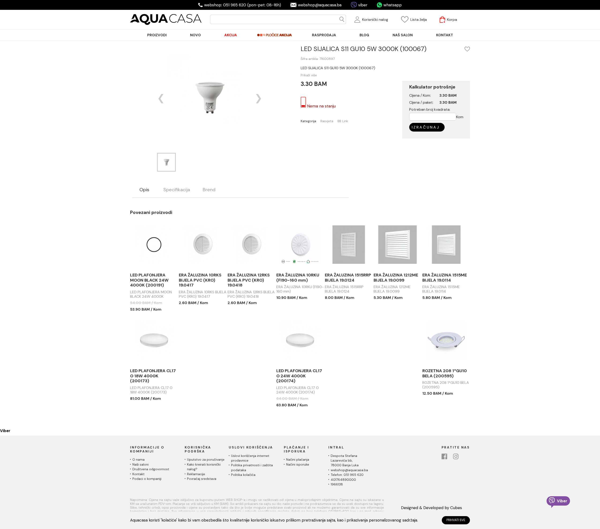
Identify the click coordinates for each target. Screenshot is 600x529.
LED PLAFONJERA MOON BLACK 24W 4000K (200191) (149, 280)
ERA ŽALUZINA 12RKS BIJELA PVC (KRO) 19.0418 (249, 280)
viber (363, 5)
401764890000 (343, 480)
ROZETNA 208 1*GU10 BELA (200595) (444, 373)
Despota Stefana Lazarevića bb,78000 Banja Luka (345, 460)
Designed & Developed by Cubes (431, 507)
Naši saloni (140, 464)
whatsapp (392, 5)
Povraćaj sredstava (201, 479)
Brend (209, 190)
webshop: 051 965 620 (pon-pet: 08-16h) (242, 5)
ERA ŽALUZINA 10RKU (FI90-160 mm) (297, 278)
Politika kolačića (243, 475)
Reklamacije (196, 474)
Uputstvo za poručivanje (206, 459)
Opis (144, 190)
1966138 (337, 484)
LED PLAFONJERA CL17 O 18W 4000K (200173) (153, 376)
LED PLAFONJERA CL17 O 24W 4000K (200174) (299, 376)
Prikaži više (309, 75)
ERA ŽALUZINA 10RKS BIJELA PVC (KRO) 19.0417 (200, 280)
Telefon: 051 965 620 (347, 475)
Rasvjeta (326, 121)
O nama (138, 459)
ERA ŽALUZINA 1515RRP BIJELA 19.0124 (348, 278)
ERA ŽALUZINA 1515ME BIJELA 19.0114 (444, 278)
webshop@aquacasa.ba (319, 5)
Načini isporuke (297, 464)
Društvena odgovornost (150, 469)
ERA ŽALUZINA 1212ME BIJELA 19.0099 (396, 278)
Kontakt (138, 474)
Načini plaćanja (297, 459)
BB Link (343, 121)
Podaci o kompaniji (146, 479)
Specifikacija (176, 190)
